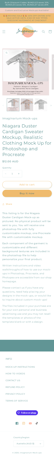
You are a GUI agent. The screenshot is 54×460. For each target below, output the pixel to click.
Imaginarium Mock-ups (31, 453)
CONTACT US (13, 380)
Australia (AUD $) (25, 443)
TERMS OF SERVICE (17, 400)
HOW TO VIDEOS (15, 373)
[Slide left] (3, 106)
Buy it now (27, 193)
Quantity (6, 167)
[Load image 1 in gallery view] (13, 104)
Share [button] (9, 204)
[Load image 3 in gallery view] (41, 104)
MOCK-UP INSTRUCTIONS (20, 367)
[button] (3, 31)
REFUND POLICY (15, 387)
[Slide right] (51, 106)
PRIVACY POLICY (15, 394)
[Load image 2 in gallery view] (27, 104)
